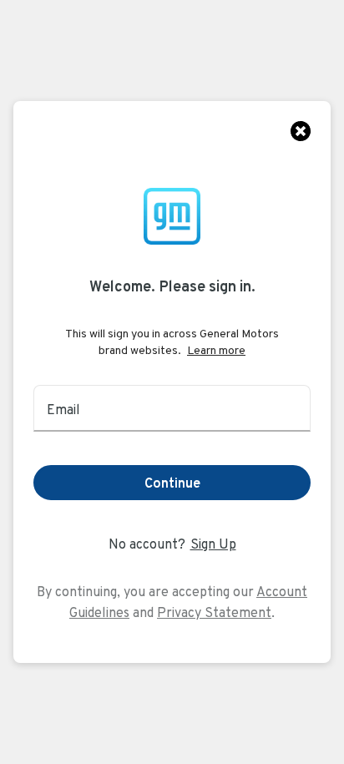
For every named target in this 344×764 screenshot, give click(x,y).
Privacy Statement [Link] (214, 612)
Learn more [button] (216, 349)
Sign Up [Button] (213, 544)
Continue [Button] (172, 483)
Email (63, 409)
